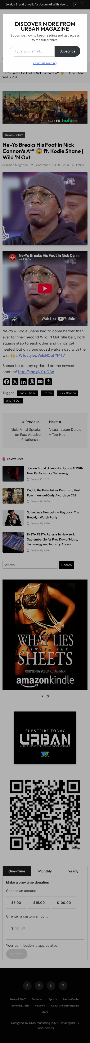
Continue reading (45, 63)
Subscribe (67, 51)
